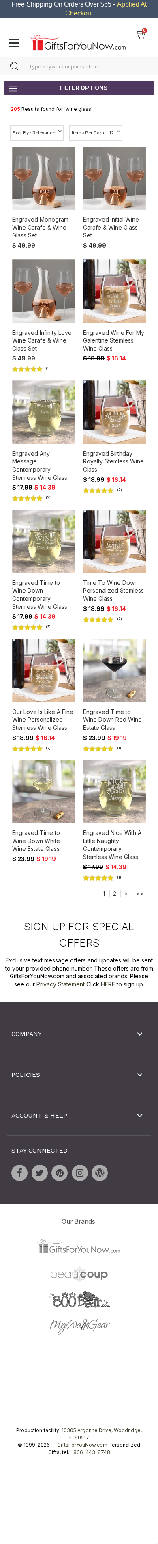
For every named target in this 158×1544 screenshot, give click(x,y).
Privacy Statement (60, 984)
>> (140, 893)
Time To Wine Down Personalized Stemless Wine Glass (113, 590)
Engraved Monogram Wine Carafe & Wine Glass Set (40, 227)
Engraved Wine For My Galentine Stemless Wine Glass (113, 340)
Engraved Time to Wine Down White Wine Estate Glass (36, 841)
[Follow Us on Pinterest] (59, 1173)
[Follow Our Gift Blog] (100, 1173)
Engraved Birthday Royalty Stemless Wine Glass (113, 461)
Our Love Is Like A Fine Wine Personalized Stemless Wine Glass (42, 719)
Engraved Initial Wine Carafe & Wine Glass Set (111, 227)
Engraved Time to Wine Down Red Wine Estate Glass (112, 719)
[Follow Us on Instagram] (80, 1173)
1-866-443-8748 (89, 1452)
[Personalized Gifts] (78, 40)
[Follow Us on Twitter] (40, 1173)
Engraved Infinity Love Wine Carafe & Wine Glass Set (42, 340)
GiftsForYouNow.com (82, 1445)
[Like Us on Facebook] (19, 1173)
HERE (108, 984)
